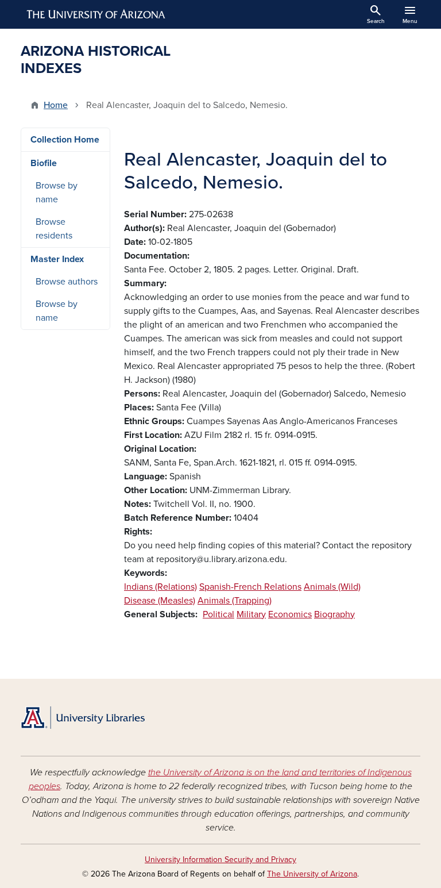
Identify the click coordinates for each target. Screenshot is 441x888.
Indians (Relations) (160, 587)
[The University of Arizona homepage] (96, 14)
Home (56, 105)
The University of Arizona (312, 874)
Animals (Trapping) (235, 600)
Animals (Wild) (332, 587)
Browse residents (54, 228)
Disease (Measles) (159, 600)
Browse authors (67, 281)
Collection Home (64, 139)
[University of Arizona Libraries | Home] (83, 717)
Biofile (43, 163)
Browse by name (57, 192)
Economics (290, 614)
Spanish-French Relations (250, 587)
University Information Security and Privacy (220, 859)
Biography (334, 614)
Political (218, 614)
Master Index (57, 259)
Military (251, 614)
